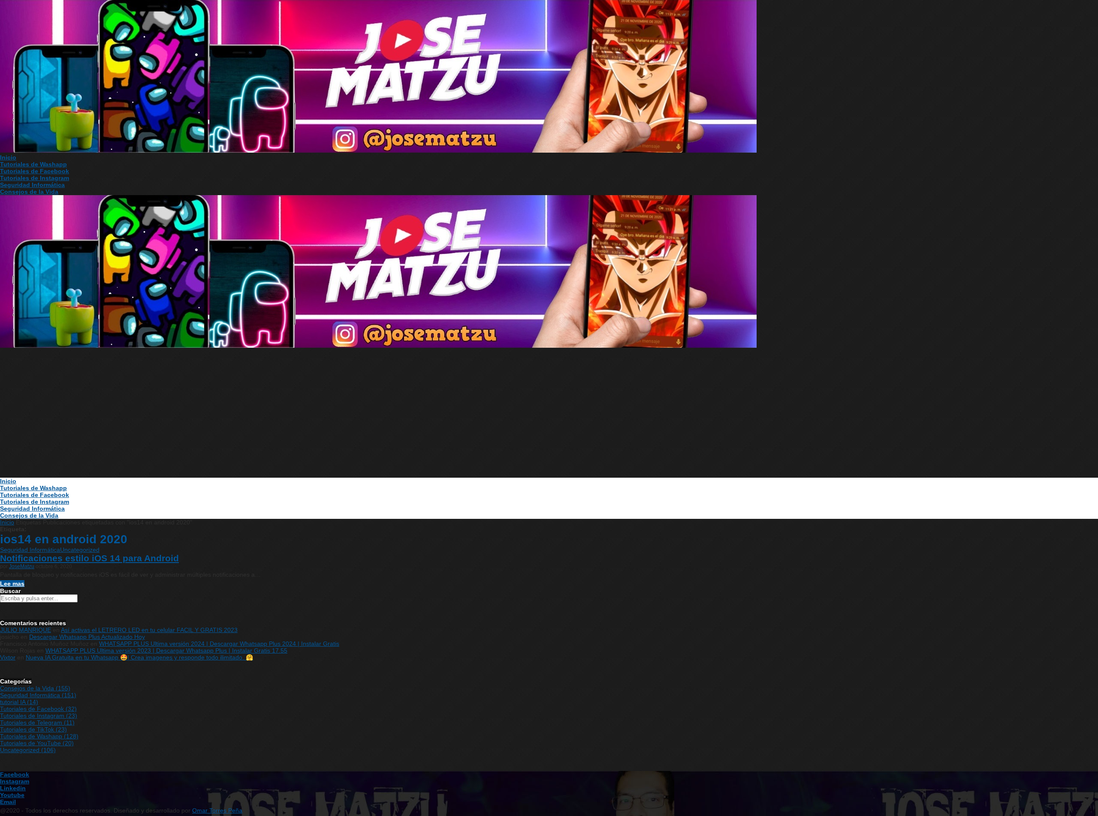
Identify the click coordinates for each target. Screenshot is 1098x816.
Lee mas (12, 583)
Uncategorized (80, 549)
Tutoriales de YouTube (37, 743)
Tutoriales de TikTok (33, 729)
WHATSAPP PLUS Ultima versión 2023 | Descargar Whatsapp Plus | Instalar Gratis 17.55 (166, 650)
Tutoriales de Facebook (34, 171)
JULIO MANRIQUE (25, 629)
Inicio (8, 157)
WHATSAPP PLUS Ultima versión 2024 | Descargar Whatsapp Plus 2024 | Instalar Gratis (219, 643)
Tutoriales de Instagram (34, 178)
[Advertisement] (549, 413)
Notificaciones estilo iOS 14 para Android (89, 558)
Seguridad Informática (32, 184)
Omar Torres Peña (217, 810)
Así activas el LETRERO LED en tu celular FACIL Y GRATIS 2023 (149, 629)
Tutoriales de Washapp (33, 164)
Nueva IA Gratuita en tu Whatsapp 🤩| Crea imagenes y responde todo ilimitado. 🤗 (139, 657)
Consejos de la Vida (29, 191)
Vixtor (7, 657)
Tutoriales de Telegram (37, 722)
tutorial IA (19, 702)
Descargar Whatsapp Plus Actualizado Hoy (87, 636)
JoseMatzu (21, 566)
